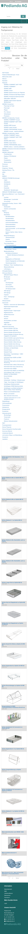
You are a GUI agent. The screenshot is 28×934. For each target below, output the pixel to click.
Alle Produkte (5, 72)
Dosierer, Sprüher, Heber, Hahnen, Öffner (14, 232)
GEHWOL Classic (8, 90)
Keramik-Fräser (8, 350)
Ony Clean (6, 378)
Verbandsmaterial (6, 413)
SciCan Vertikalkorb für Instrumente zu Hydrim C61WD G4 (12, 790)
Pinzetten (6, 316)
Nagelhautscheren (8, 312)
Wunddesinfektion (10, 216)
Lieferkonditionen (8, 893)
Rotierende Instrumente (8, 326)
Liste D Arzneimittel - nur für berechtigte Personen (15, 229)
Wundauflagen (7, 415)
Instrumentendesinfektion (12, 222)
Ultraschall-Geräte (10, 237)
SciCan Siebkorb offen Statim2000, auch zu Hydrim (13, 561)
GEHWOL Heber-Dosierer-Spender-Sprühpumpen (12, 101)
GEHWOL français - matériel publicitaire (14, 131)
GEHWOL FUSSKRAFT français (12, 120)
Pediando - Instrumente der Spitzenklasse (14, 304)
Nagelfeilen (6, 322)
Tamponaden (7, 417)
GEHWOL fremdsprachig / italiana (10, 133)
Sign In (11, 1)
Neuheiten (4, 80)
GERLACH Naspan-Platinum (11, 275)
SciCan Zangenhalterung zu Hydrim (11, 769)
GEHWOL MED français (10, 125)
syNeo (3, 172)
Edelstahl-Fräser (8, 352)
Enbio (7, 257)
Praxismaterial (5, 405)
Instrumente (5, 302)
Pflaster (6, 110)
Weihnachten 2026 (7, 76)
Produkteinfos (7, 160)
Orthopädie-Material (7, 271)
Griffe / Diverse (7, 324)
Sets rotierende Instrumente (11, 395)
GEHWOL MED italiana (9, 140)
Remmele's (5, 166)
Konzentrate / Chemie (11, 241)
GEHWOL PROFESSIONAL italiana (12, 144)
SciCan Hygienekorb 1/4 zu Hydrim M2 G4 (13, 748)
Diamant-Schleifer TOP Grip (11, 328)
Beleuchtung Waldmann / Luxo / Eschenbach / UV (13, 194)
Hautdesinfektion (10, 218)
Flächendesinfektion (10, 224)
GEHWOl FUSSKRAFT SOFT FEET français (13, 122)
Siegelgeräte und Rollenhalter (13, 259)
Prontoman (5, 164)
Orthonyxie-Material (7, 273)
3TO (5, 281)
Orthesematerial (6, 300)
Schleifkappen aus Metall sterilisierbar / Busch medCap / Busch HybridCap (13, 388)
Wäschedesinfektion (10, 226)
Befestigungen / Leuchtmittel (11, 199)
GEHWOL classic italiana (10, 142)
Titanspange (7, 279)
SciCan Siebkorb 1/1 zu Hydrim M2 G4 (12, 520)
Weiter (17, 68)
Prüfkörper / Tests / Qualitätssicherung (13, 265)
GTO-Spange (7, 292)
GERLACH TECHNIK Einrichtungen (11, 178)
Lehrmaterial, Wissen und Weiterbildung (12, 435)
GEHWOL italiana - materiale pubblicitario (14, 146)
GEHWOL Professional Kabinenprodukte (14, 96)
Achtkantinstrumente (9, 314)
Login (5, 903)
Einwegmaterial (6, 409)
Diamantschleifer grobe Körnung (12, 340)
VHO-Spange (7, 290)
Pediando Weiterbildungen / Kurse (10, 74)
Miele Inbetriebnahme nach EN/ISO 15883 (13, 832)
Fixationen (6, 419)
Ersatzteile (6, 188)
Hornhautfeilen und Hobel (10, 320)
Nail (3, 174)
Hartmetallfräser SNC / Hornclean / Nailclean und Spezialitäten (12, 373)
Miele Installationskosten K (9, 852)
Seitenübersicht (8, 889)
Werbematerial (7, 162)
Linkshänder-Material (7, 433)
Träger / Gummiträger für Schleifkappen (14, 382)
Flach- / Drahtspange (9, 296)
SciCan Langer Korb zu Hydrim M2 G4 (12, 582)
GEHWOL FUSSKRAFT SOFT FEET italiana (13, 137)
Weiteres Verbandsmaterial (10, 421)
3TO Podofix (9, 284)
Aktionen (4, 78)
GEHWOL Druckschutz (8, 104)
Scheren (6, 318)
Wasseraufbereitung (9, 267)
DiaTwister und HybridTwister (11, 348)
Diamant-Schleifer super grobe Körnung (14, 338)
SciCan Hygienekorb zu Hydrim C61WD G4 (13, 665)
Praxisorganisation (6, 425)
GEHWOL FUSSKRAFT (10, 86)
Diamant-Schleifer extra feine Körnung (13, 346)
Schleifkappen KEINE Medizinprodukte (13, 386)
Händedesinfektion (10, 220)
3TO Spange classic (10, 288)
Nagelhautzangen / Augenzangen (12, 310)
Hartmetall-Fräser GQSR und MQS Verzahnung (12, 358)
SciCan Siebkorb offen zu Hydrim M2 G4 (12, 499)
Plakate (6, 158)
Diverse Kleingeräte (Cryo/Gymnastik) (11, 429)
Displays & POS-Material (10, 156)
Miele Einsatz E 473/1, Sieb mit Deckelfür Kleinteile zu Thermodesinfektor (12, 873)
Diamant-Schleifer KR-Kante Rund (12, 332)
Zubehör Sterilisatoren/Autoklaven (15, 255)
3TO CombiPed (9, 286)
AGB (5, 891)
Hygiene (4, 211)
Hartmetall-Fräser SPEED (10, 368)
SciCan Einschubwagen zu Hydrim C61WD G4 (13, 686)
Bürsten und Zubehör (9, 393)
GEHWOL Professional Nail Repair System (14, 94)
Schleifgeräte (7, 184)
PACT (3, 423)
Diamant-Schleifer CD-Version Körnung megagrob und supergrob (13, 335)
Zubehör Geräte (10, 247)
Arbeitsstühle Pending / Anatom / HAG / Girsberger (12, 204)
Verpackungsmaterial (11, 263)
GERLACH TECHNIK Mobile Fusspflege (12, 192)
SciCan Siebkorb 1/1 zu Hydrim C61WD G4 (13, 811)
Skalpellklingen (6, 401)
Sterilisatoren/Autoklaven (12, 253)
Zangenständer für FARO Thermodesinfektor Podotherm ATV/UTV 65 (13, 706)
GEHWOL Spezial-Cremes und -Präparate (14, 92)
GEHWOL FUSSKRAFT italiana (11, 135)
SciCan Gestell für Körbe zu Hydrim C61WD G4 (13, 644)
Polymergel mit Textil (9, 106)
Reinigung (6, 212)
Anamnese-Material (7, 431)
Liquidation (5, 439)
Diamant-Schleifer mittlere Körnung (12, 342)
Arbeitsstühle (7, 207)
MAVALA (4, 176)
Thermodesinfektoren (11, 245)
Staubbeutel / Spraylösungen (11, 190)
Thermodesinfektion (9, 243)
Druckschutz (5, 411)
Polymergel (6, 108)
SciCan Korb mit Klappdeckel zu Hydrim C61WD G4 (12, 623)
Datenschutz (7, 895)
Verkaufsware (7, 114)
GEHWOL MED (8, 88)
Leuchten (6, 197)
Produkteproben (8, 154)
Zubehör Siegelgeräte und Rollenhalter (15, 261)
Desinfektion (7, 214)
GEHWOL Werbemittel (7, 152)
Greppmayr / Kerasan (7, 168)
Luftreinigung (7, 269)
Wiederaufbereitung (9, 251)
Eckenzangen (7, 308)
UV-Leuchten (7, 201)
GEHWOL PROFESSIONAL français (13, 129)
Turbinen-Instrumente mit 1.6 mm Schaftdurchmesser (12, 398)
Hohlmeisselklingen (7, 403)
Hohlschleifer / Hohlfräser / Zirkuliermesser (14, 380)
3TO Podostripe (9, 282)
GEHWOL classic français (10, 127)
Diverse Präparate (6, 427)
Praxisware (6, 116)
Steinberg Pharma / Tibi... (8, 170)
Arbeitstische (7, 182)
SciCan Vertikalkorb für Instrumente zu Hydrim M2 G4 (12, 727)
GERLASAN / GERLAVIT (10, 98)
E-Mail (7, 48)
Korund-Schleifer (8, 376)
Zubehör (6, 186)
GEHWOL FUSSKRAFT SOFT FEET (13, 84)
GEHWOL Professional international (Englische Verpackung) (13, 149)
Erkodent (6, 298)
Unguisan (6, 294)
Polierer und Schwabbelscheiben (12, 391)
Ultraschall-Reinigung (9, 235)
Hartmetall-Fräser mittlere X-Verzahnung (14, 364)
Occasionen (5, 437)
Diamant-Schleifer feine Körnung (12, 344)
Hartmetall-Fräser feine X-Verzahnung (13, 366)
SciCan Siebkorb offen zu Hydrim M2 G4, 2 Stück (13, 478)
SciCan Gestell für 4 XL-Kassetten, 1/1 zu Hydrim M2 (13, 457)
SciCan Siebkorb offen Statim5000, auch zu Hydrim (13, 540)
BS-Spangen (7, 277)
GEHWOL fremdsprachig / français (10, 118)
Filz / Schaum (7, 112)
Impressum (7, 897)
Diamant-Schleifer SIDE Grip (11, 330)
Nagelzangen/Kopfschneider (11, 306)
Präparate (4, 82)
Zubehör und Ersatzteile (10, 209)
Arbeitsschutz (5, 407)
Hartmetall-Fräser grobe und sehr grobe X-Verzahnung (14, 361)
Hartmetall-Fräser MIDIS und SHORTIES (14, 370)
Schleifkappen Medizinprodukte (11, 384)
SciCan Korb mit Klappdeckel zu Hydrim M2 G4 (13, 603)
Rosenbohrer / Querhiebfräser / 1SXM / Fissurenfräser (13, 354)
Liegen (5, 180)
